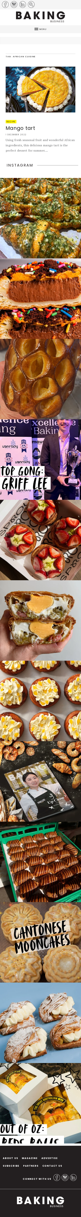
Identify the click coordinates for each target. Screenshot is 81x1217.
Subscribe (11, 1165)
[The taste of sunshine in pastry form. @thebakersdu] (40, 1023)
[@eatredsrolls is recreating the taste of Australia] (40, 1103)
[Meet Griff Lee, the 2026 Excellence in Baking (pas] (40, 459)
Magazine (29, 1158)
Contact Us (52, 1165)
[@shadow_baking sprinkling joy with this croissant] (40, 298)
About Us (10, 1158)
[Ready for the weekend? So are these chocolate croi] (40, 862)
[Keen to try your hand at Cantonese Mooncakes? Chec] (40, 942)
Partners (30, 1165)
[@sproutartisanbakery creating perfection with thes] (40, 540)
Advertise (49, 1158)
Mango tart (20, 128)
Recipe (11, 121)
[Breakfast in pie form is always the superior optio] (40, 620)
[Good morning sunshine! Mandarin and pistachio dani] (40, 701)
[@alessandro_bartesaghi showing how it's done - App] (40, 379)
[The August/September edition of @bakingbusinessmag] (40, 781)
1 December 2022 (16, 134)
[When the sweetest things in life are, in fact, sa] (40, 218)
